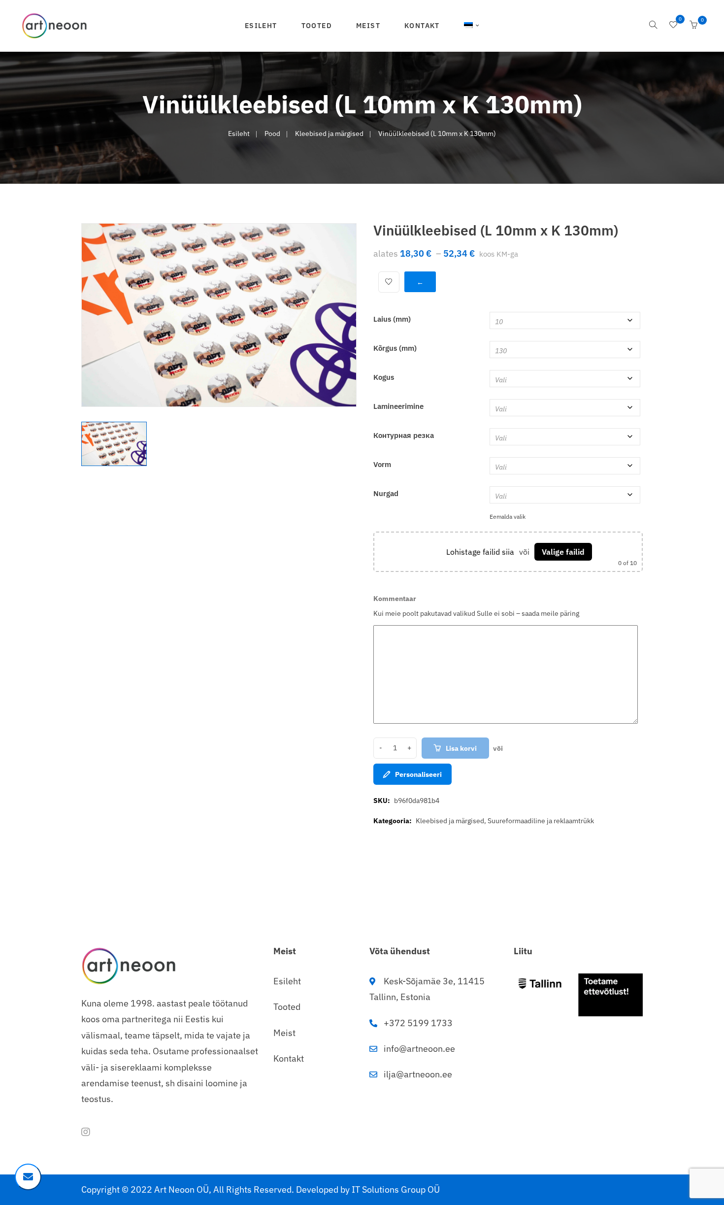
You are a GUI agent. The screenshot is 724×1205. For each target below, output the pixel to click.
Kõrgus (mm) (395, 348)
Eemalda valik (508, 516)
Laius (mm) (392, 319)
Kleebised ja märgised (329, 133)
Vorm (382, 464)
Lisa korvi (461, 748)
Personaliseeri (418, 774)
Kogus (383, 377)
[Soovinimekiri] (673, 25)
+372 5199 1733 (418, 1023)
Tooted (316, 25)
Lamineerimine (398, 406)
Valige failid (563, 552)
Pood (272, 133)
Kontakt (422, 25)
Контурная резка (403, 435)
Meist (368, 25)
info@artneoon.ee (419, 1048)
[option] (219, 315)
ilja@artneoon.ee (418, 1074)
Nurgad (385, 493)
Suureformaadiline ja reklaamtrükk (541, 820)
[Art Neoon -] (54, 25)
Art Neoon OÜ (181, 1189)
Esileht (261, 25)
